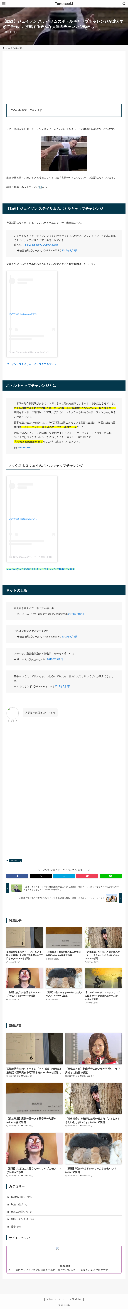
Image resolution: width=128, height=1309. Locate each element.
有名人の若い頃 (21, 1211)
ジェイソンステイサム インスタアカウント (31, 364)
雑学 (16, 1226)
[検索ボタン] (124, 3)
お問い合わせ (76, 1299)
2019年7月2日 (70, 250)
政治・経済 (19, 1204)
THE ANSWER (24, 448)
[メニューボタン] (3, 3)
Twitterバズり (15, 861)
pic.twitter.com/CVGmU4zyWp (41, 244)
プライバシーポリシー (56, 1299)
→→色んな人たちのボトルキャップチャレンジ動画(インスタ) (40, 569)
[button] (17, 876)
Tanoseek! (64, 4)
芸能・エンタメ (22, 1219)
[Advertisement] (64, 77)
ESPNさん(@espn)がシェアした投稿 (27, 557)
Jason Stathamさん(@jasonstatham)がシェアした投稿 (36, 352)
